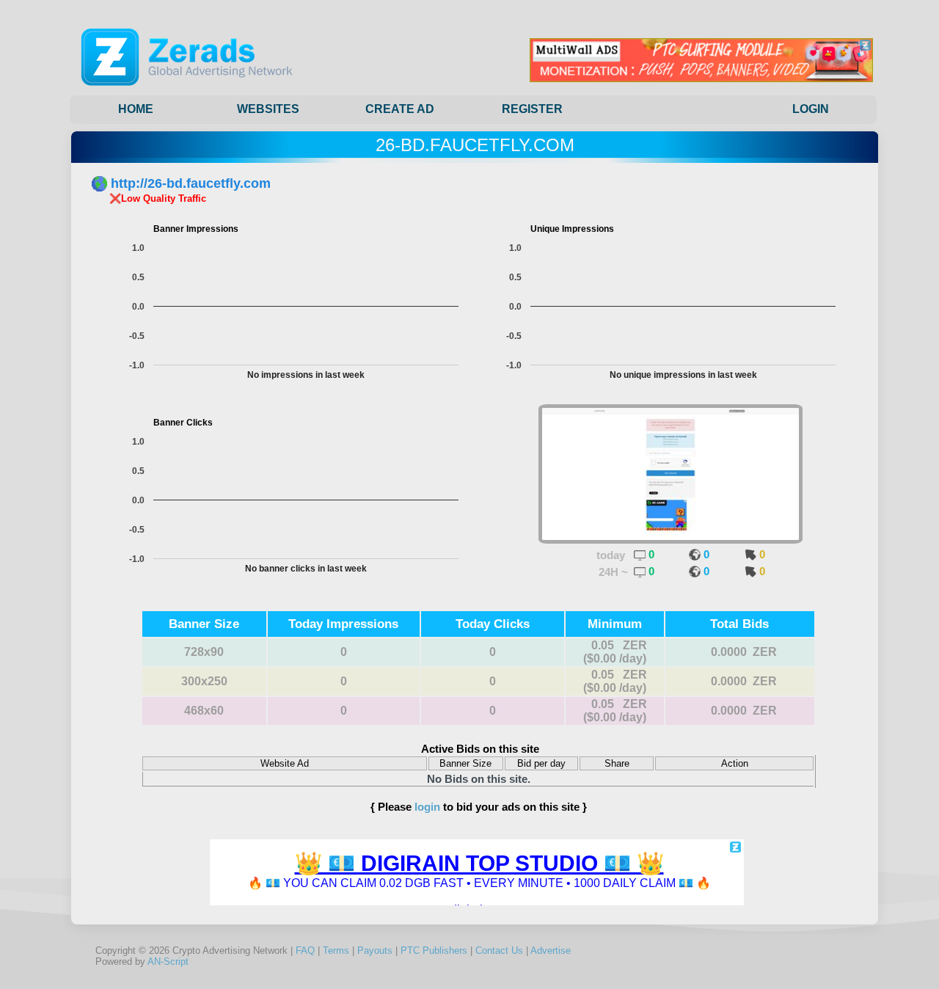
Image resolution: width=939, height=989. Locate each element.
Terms (336, 950)
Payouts (374, 950)
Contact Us (499, 950)
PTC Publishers (434, 950)
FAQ (305, 950)
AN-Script (168, 961)
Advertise (550, 950)
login (427, 806)
